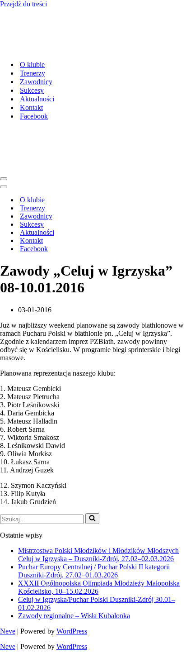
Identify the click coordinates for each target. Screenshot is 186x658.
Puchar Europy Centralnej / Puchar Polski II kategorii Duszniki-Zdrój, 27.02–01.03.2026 (94, 571)
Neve (7, 631)
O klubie (32, 64)
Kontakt (31, 107)
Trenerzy (32, 73)
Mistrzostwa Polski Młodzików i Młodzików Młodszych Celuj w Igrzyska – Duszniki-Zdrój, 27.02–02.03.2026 (98, 555)
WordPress (71, 631)
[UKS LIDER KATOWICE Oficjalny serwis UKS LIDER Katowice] (70, 48)
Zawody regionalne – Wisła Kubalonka (74, 616)
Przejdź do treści (23, 4)
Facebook (34, 116)
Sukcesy (32, 90)
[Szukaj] (92, 518)
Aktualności (37, 99)
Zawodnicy (36, 82)
